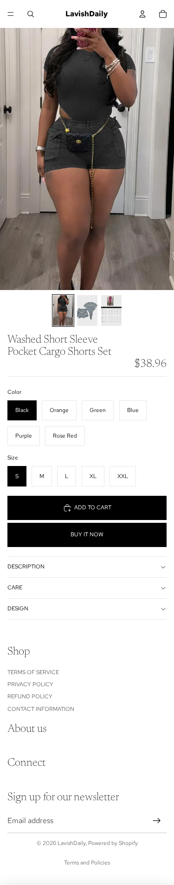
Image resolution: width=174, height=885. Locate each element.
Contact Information (40, 708)
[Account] (142, 14)
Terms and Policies (87, 862)
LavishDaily (71, 843)
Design (17, 608)
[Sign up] (157, 820)
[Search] (30, 14)
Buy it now (87, 534)
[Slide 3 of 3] (111, 310)
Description (26, 566)
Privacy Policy (30, 684)
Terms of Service (33, 672)
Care (14, 587)
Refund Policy (29, 696)
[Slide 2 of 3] (87, 310)
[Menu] (10, 14)
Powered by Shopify (113, 843)
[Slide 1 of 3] (63, 310)
